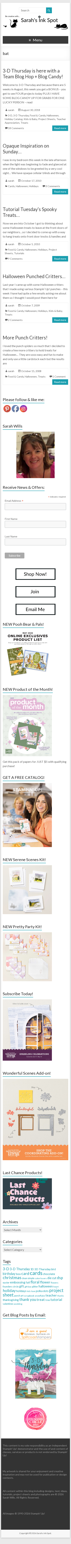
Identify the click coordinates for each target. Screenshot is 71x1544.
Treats (24, 122)
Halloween (53, 115)
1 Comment (59, 376)
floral (35, 1282)
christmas (12, 1277)
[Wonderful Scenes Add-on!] (35, 1080)
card (25, 1273)
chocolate (49, 1273)
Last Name (11, 536)
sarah (11, 110)
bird (53, 1269)
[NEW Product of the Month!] (27, 696)
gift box (28, 1286)
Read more (60, 128)
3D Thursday (42, 1269)
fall (28, 1282)
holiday (9, 1290)
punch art (18, 1295)
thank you (27, 1299)
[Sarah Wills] (35, 455)
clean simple (28, 1278)
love (33, 1291)
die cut (51, 1278)
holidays (21, 1291)
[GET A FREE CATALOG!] (27, 785)
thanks (60, 1296)
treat (41, 1299)
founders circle (11, 1286)
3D (32, 1269)
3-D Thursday (21, 115)
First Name (11, 518)
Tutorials (19, 253)
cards (36, 1273)
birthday (9, 1274)
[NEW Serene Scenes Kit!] (27, 867)
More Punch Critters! (25, 337)
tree (47, 1300)
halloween (46, 1286)
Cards (11, 186)
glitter (35, 1286)
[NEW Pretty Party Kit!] (27, 934)
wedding (18, 1304)
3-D (10, 115)
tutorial (56, 1299)
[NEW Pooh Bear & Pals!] (27, 631)
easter (6, 1282)
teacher (51, 1295)
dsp (60, 1277)
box (18, 1273)
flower (45, 1282)
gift (21, 1286)
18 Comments (16, 128)
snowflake (40, 1295)
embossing (17, 1282)
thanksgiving (11, 1299)
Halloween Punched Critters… (34, 276)
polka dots (42, 1291)
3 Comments (53, 186)
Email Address (14, 501)
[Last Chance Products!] (27, 1180)
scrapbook (29, 1295)
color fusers (41, 1278)
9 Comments (15, 258)
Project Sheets (46, 119)
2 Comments (15, 319)
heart (56, 1286)
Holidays (34, 186)
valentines (8, 1303)
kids (29, 1291)
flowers (54, 1282)
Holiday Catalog (14, 119)
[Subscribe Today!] (27, 1001)
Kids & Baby (30, 119)
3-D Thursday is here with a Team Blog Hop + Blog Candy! (33, 73)
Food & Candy (38, 115)
